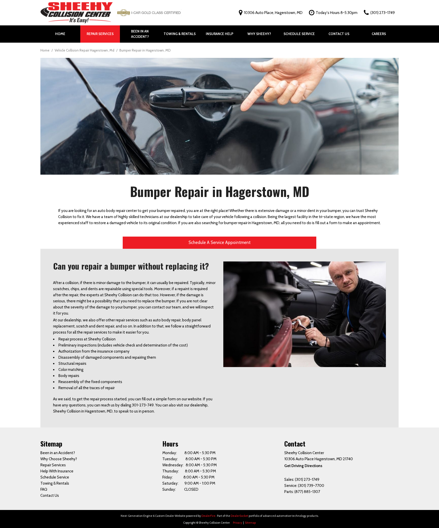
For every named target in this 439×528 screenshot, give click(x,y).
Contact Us (338, 34)
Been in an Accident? (140, 34)
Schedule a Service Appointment (219, 242)
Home (60, 34)
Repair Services (100, 34)
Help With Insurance (56, 471)
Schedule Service (299, 34)
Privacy (237, 522)
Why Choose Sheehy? (58, 459)
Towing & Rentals (180, 34)
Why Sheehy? (259, 34)
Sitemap (250, 522)
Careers (379, 34)
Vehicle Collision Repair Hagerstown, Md (85, 50)
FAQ (43, 489)
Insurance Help (219, 34)
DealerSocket (239, 516)
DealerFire (208, 516)
